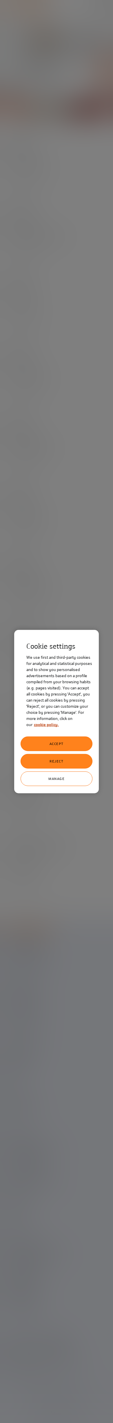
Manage (56, 778)
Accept (57, 743)
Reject (56, 761)
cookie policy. (46, 724)
